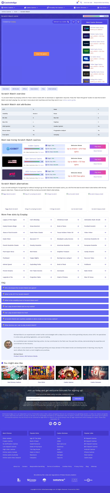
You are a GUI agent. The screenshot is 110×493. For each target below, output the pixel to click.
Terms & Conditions (53, 466)
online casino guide (69, 100)
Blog (87, 466)
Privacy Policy (78, 466)
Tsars (59, 438)
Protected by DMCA (73, 489)
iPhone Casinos (89, 452)
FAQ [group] (43, 89)
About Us (16, 466)
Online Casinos (6, 11)
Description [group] (34, 89)
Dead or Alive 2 (35, 452)
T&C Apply (41, 152)
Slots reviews (7, 438)
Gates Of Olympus (36, 446)
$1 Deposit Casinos (90, 438)
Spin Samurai (61, 444)
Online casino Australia (10, 455)
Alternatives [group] (52, 89)
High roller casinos (9, 449)
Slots (15, 11)
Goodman (60, 446)
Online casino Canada (10, 452)
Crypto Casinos (8, 441)
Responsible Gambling (101, 2)
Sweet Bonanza (35, 444)
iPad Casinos (88, 455)
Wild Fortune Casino (33, 171)
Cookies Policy (67, 466)
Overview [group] (6, 89)
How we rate (88, 2)
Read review (98, 151)
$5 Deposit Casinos (90, 441)
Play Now (98, 146)
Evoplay (13, 22)
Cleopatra (33, 457)
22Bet (59, 441)
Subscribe (78, 398)
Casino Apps (88, 457)
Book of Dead (34, 441)
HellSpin (60, 452)
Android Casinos (89, 449)
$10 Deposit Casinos (90, 444)
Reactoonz (33, 455)
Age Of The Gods (35, 438)
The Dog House (35, 449)
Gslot (58, 449)
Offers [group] (25, 89)
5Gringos (60, 455)
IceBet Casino (33, 146)
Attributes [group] (15, 89)
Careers (24, 466)
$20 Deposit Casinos (90, 446)
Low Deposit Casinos (9, 446)
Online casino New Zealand (12, 457)
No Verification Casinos (10, 444)
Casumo (60, 457)
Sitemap (94, 466)
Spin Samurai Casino (33, 159)
